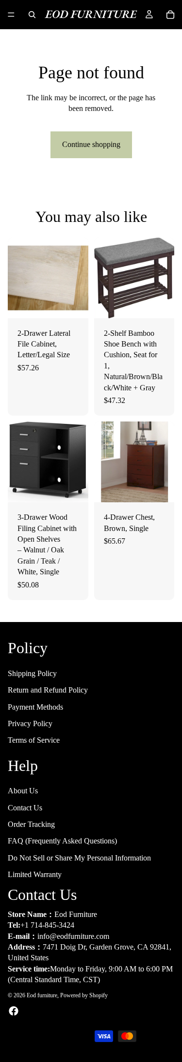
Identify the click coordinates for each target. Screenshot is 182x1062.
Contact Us (25, 807)
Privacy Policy (30, 723)
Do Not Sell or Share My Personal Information (79, 858)
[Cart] (170, 14)
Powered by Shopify (84, 994)
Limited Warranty (35, 874)
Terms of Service (34, 740)
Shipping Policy (32, 673)
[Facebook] (13, 1011)
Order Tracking (31, 824)
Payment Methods (35, 706)
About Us (23, 791)
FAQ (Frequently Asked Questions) (62, 841)
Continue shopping (91, 144)
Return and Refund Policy (48, 690)
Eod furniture (42, 994)
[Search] (32, 14)
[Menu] (11, 14)
